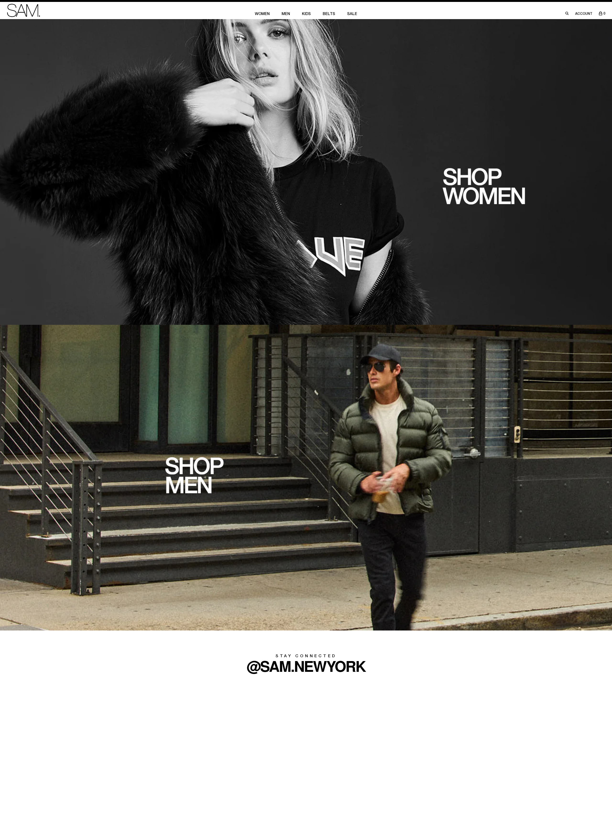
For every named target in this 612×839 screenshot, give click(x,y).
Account (583, 14)
